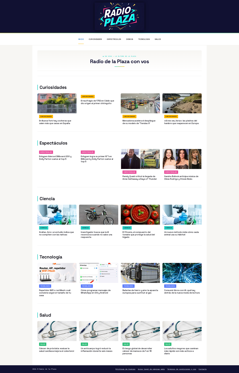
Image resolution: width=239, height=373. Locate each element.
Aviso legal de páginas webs (151, 369)
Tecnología (144, 39)
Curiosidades (95, 39)
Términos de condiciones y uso (181, 369)
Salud (158, 39)
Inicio (81, 39)
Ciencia (129, 39)
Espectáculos (114, 39)
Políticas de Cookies (125, 369)
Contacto (203, 369)
